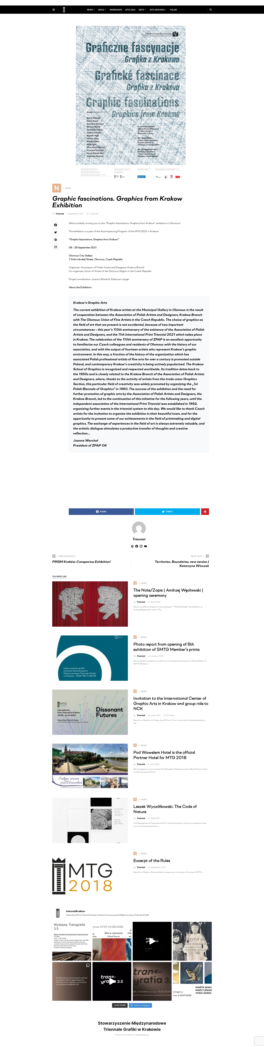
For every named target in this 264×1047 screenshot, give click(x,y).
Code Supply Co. (142, 1035)
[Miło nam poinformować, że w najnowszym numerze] (71, 941)
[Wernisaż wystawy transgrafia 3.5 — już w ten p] (112, 981)
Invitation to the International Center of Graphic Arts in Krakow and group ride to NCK (170, 704)
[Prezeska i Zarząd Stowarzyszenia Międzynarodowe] (112, 941)
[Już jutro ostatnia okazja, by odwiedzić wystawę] (152, 941)
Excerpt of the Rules (151, 861)
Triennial (60, 214)
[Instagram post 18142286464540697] (71, 981)
